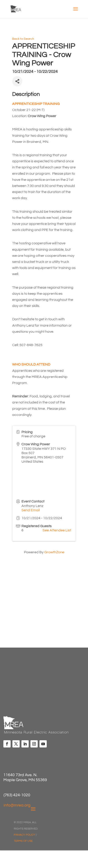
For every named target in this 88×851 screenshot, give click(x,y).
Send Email (30, 510)
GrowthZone (54, 552)
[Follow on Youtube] (43, 743)
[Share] (17, 81)
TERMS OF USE (23, 840)
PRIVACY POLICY (24, 834)
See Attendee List (57, 530)
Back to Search (23, 38)
